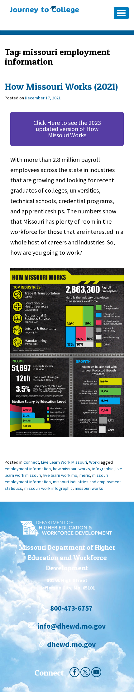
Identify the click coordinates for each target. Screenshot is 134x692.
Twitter (85, 672)
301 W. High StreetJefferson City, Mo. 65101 (67, 584)
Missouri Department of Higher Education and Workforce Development (67, 557)
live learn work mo (60, 475)
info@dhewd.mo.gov (71, 626)
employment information (28, 468)
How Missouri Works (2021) (61, 86)
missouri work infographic (48, 488)
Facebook (74, 672)
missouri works (89, 488)
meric (84, 475)
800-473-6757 (71, 607)
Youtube (96, 672)
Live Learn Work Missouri (64, 462)
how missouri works (71, 468)
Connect (31, 462)
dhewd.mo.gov (70, 644)
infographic (102, 468)
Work (94, 462)
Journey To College (56, 9)
